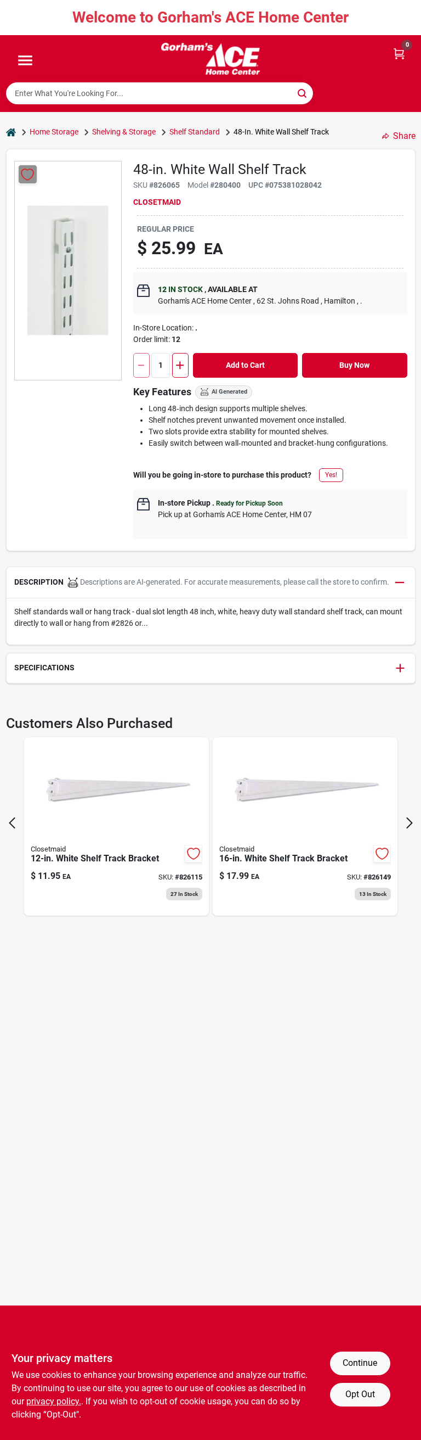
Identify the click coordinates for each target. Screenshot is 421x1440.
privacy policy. (53, 1401)
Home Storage (54, 131)
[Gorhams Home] (210, 59)
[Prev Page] (12, 822)
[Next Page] (409, 822)
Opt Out (360, 1394)
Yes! (331, 475)
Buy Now (354, 365)
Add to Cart (245, 365)
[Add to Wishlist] (27, 174)
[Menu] (25, 61)
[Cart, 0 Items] (399, 53)
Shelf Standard (194, 131)
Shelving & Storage (124, 131)
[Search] (303, 92)
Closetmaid (157, 202)
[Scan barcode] (326, 93)
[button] (211, 582)
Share (404, 136)
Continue (360, 1363)
